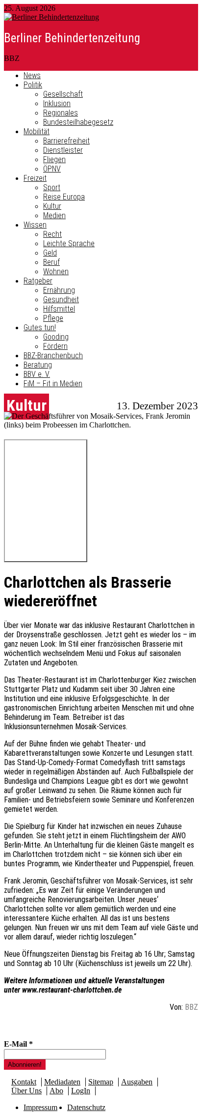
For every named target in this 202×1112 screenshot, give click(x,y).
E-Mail (18, 1044)
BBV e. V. (37, 374)
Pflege (53, 318)
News (32, 75)
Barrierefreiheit (66, 140)
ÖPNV (52, 168)
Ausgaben (136, 1082)
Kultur (52, 206)
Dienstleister (63, 150)
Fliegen (54, 159)
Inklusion (57, 103)
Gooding (56, 337)
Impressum (40, 1107)
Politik (33, 84)
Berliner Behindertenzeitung (72, 38)
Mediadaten (62, 1082)
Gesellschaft (63, 94)
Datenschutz (86, 1107)
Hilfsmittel (59, 309)
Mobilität (37, 131)
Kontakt (23, 1082)
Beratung (38, 365)
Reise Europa (64, 196)
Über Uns (26, 1090)
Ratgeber (38, 280)
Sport (51, 187)
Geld (50, 252)
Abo (56, 1090)
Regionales (60, 112)
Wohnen (56, 271)
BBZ (191, 1007)
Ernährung (59, 290)
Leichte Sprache (69, 243)
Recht (52, 234)
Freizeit (35, 178)
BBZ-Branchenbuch (53, 355)
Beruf (51, 262)
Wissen (35, 224)
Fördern (55, 346)
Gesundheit (61, 299)
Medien (54, 215)
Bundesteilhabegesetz (78, 122)
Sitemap (100, 1082)
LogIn (80, 1090)
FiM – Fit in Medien (53, 383)
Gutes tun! (40, 327)
